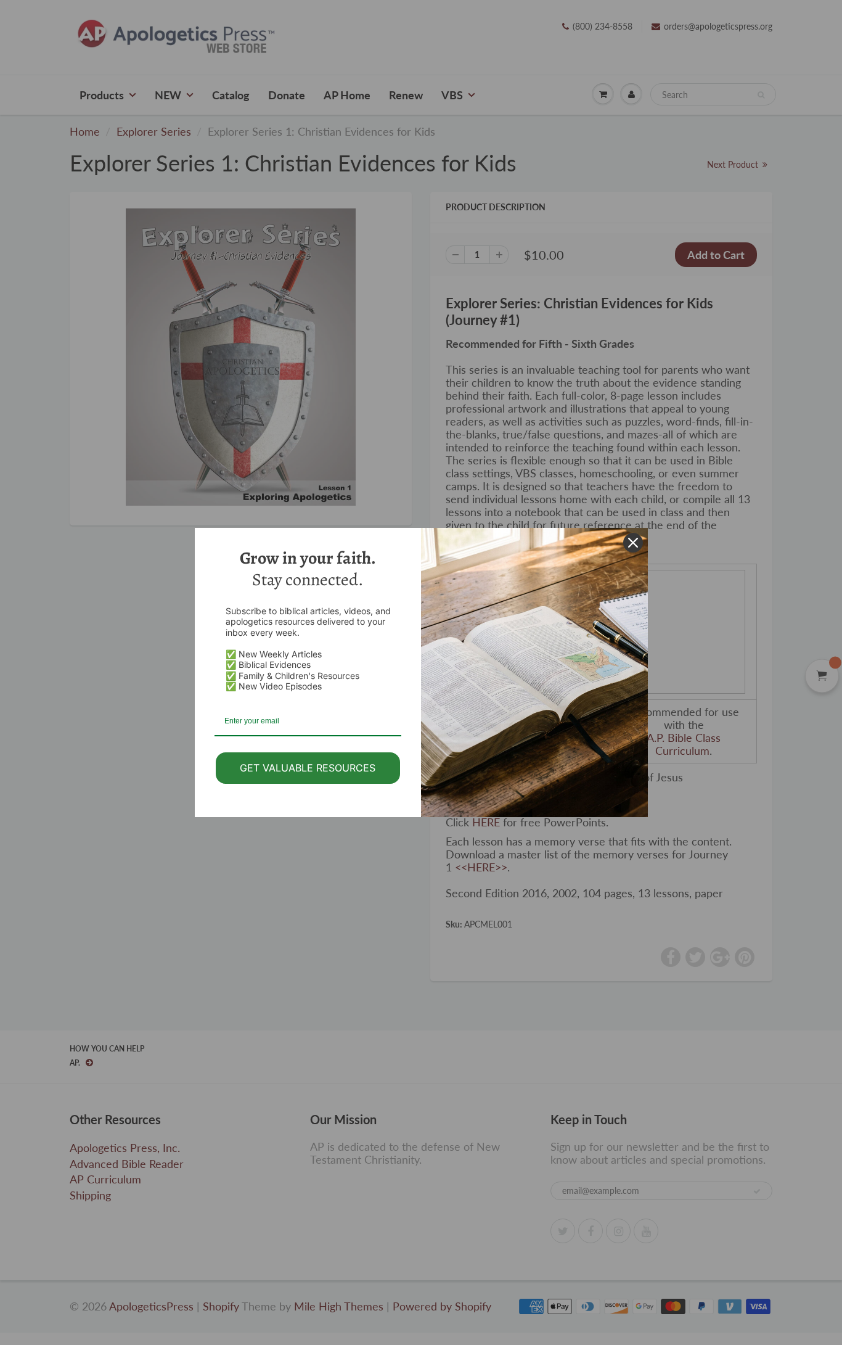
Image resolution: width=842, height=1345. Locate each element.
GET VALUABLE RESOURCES (307, 768)
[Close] (633, 542)
